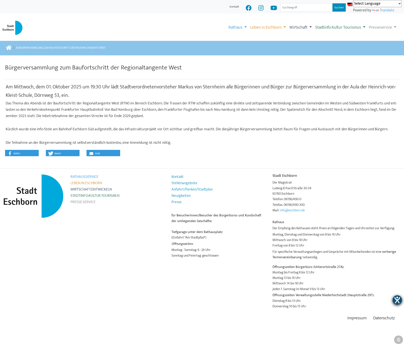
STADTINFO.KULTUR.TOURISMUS (95, 196)
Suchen (339, 7)
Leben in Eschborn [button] (266, 27)
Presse (176, 202)
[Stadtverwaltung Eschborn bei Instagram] (261, 9)
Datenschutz (384, 318)
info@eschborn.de (292, 210)
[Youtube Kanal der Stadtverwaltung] (273, 9)
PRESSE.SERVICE (83, 202)
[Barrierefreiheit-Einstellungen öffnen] (397, 300)
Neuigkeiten (181, 196)
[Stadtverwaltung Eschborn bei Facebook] (248, 9)
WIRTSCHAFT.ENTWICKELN (91, 189)
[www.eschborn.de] (9, 48)
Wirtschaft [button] (298, 27)
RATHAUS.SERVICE (84, 177)
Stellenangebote (184, 183)
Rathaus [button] (236, 27)
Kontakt (234, 6)
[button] (22, 153)
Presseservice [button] (381, 27)
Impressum (357, 318)
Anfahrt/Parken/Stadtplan (192, 189)
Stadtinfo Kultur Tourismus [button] (338, 27)
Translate (387, 10)
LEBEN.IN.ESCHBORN (86, 183)
